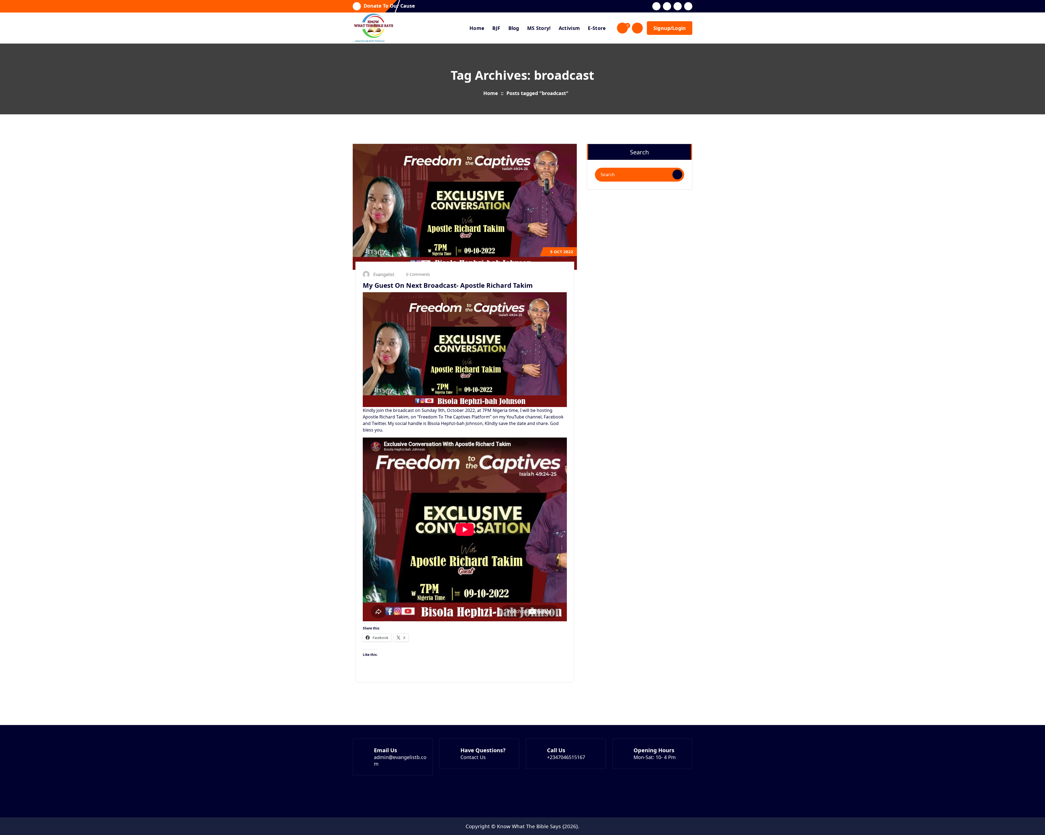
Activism (569, 28)
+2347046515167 (566, 757)
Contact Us (473, 757)
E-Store (597, 28)
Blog (513, 28)
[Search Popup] (637, 28)
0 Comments (417, 274)
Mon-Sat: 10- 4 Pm (655, 757)
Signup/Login (669, 28)
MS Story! (539, 28)
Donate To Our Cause (389, 6)
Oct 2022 (561, 251)
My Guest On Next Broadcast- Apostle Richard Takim (448, 285)
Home (476, 28)
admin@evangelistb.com (400, 760)
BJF (496, 28)
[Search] (677, 174)
